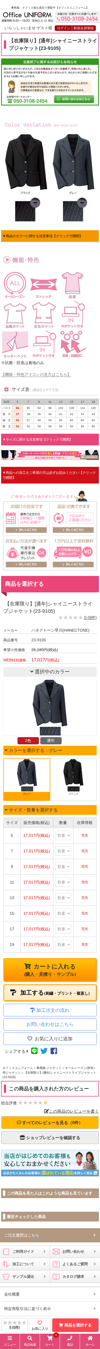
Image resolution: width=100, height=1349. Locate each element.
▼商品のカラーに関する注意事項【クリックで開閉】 (42, 236)
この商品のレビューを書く (74, 1111)
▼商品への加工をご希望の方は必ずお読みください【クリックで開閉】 (49, 475)
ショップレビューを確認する (52, 1137)
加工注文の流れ (52, 1010)
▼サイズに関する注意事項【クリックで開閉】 (37, 440)
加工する (54, 992)
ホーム (90, 1344)
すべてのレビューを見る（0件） (52, 1122)
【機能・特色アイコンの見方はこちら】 (36, 374)
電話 (70, 1344)
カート (51, 1341)
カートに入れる (50, 970)
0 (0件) (90, 617)
